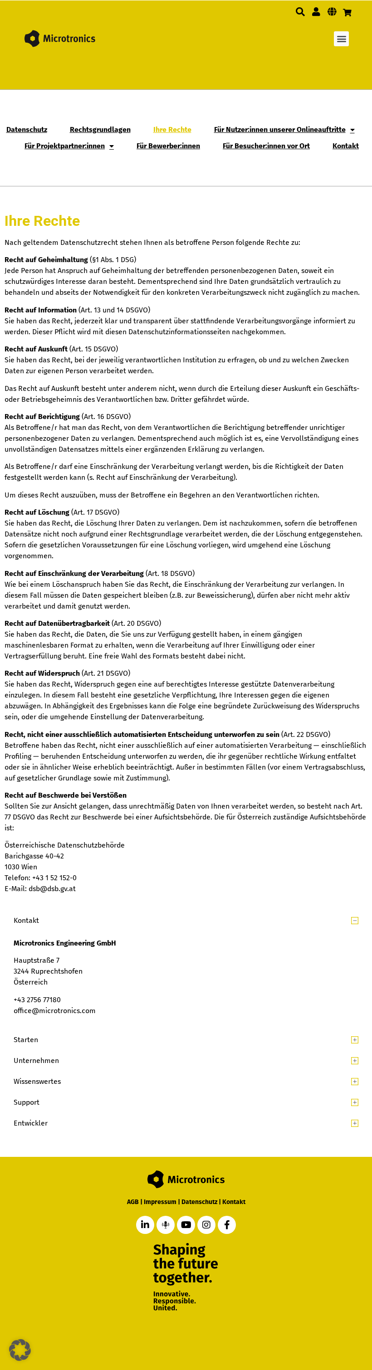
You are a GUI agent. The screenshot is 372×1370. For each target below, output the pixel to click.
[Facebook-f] (227, 1225)
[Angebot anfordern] (347, 12)
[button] (300, 11)
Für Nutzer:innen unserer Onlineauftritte (280, 129)
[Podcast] (166, 1225)
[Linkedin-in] (145, 1225)
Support (26, 1102)
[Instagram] (206, 1225)
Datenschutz (26, 129)
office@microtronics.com (55, 1010)
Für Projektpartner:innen (64, 145)
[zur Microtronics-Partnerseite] (316, 11)
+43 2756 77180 (37, 999)
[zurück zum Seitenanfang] (318, 1321)
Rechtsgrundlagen (100, 129)
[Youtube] (186, 1225)
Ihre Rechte (172, 129)
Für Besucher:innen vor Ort (266, 145)
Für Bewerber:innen (168, 145)
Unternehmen (36, 1060)
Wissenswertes (37, 1081)
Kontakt (346, 145)
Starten (26, 1039)
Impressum (160, 1202)
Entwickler (31, 1123)
